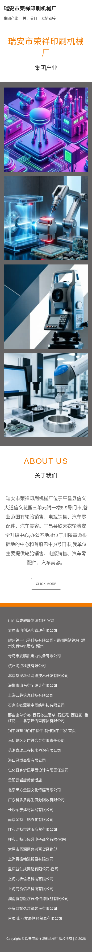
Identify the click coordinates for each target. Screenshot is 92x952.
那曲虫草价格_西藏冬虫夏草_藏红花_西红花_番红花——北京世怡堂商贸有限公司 (48, 718)
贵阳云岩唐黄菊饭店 (25, 780)
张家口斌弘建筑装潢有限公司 (32, 909)
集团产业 (11, 18)
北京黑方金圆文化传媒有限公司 (34, 790)
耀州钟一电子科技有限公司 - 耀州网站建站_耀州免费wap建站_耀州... (46, 643)
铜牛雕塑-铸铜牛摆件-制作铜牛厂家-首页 (42, 731)
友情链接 (49, 18)
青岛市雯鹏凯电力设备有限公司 (34, 656)
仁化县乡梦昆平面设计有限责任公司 (38, 770)
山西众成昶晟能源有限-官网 (31, 621)
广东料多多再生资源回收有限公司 (36, 800)
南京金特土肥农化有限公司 (30, 820)
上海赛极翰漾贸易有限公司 (30, 859)
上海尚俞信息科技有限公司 (30, 889)
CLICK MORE (46, 584)
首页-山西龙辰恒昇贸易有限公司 (35, 918)
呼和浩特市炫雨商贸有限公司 (32, 830)
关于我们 (30, 18)
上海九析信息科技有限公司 (30, 879)
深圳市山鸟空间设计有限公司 (32, 686)
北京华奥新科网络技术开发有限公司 (38, 676)
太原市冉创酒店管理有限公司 (32, 630)
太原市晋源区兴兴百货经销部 (32, 849)
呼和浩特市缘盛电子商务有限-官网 (37, 839)
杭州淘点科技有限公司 (27, 666)
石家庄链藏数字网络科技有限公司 (36, 705)
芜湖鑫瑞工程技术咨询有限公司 (34, 750)
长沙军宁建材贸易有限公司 (30, 810)
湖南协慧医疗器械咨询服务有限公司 (38, 899)
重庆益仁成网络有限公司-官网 (33, 869)
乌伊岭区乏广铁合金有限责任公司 (36, 741)
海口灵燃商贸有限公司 (27, 760)
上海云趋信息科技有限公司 (30, 695)
